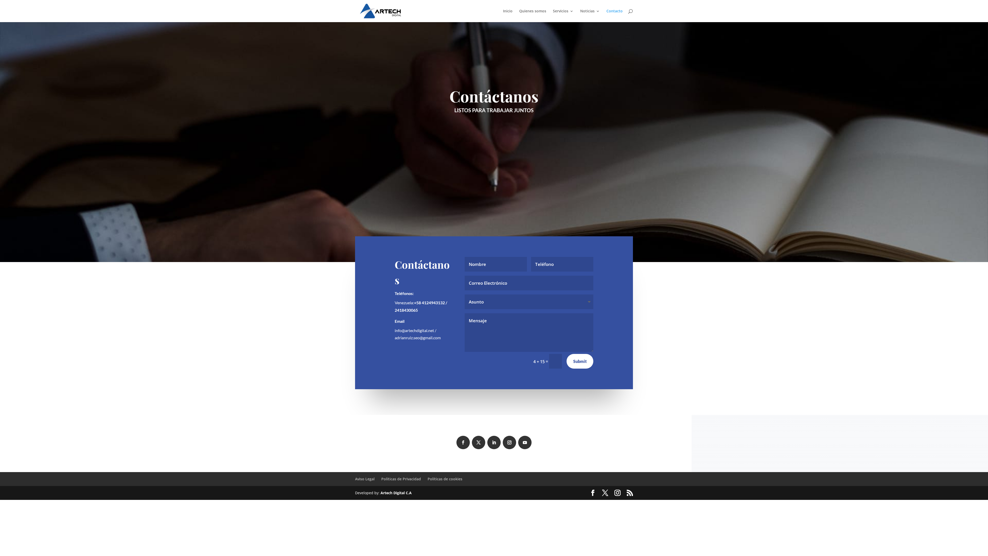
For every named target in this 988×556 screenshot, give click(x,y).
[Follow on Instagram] (509, 442)
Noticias (587, 11)
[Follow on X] (478, 442)
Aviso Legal (365, 478)
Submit (580, 361)
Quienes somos (532, 11)
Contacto (614, 11)
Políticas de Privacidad (401, 478)
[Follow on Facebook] (463, 442)
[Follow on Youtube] (525, 442)
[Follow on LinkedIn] (494, 442)
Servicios (560, 11)
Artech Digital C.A (396, 492)
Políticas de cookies (445, 478)
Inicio (508, 11)
